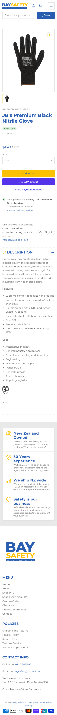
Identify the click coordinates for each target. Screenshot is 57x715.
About (6, 588)
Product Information (14, 609)
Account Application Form (17, 647)
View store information (20, 210)
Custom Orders (11, 601)
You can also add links (15, 239)
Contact (7, 613)
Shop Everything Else (14, 596)
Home (6, 584)
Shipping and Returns (15, 630)
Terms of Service (12, 643)
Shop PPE (8, 592)
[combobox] (28, 15)
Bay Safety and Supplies (15, 109)
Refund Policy (10, 639)
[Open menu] (51, 5)
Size (4, 154)
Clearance (8, 605)
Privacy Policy (10, 634)
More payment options (28, 189)
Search (48, 15)
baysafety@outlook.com (28, 671)
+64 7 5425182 (23, 664)
